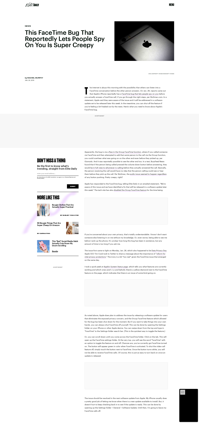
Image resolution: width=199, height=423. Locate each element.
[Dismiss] (195, 391)
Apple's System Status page (116, 266)
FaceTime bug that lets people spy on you (140, 94)
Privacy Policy (40, 178)
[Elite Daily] (32, 4)
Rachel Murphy (35, 78)
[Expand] (181, 391)
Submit (72, 186)
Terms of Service (69, 177)
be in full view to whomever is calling (106, 168)
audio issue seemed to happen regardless (148, 174)
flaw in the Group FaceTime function (125, 152)
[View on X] (126, 211)
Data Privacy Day (159, 250)
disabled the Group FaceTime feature (130, 190)
